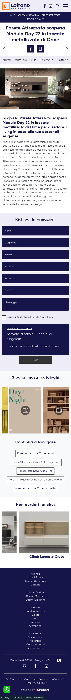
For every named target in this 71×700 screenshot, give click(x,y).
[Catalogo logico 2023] (52, 410)
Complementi (35, 637)
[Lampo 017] (64, 48)
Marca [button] (7, 60)
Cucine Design (35, 592)
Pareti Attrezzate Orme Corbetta (35, 488)
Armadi (35, 622)
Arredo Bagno (35, 648)
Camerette (35, 626)
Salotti (35, 615)
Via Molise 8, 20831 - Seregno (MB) (30, 660)
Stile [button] (33, 60)
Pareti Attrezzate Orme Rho (35, 471)
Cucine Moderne (35, 596)
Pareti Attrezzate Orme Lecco (35, 453)
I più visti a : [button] (47, 60)
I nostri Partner (35, 577)
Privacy (5, 698)
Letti (35, 618)
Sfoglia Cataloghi (35, 581)
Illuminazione (35, 633)
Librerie (35, 607)
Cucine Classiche (35, 600)
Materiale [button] (21, 60)
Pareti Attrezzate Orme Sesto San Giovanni (35, 479)
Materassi (35, 641)
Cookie (16, 698)
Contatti (35, 585)
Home (12, 15)
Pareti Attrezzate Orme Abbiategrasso (36, 462)
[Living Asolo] (6, 48)
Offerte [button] (63, 60)
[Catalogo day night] (19, 410)
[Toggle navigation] (65, 6)
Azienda (35, 574)
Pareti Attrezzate (51, 15)
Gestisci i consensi (34, 698)
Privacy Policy (46, 317)
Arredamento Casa (28, 15)
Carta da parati (35, 644)
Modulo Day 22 (35, 19)
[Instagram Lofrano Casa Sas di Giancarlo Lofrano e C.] (52, 6)
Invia (35, 360)
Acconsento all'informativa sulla (30, 317)
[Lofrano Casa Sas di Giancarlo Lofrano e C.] (16, 6)
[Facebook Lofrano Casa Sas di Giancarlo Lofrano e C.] (46, 6)
